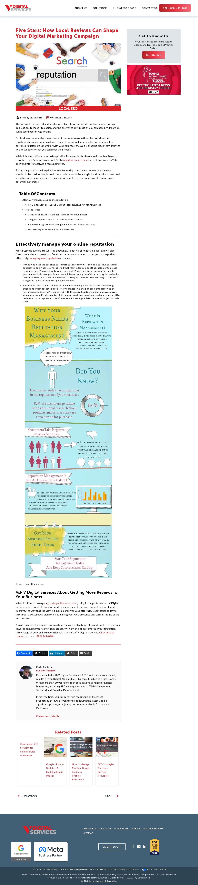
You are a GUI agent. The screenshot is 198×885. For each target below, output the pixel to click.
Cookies (119, 869)
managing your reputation (44, 258)
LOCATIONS (105, 828)
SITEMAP (88, 833)
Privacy (94, 869)
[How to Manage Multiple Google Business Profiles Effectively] (81, 747)
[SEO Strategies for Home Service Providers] (107, 747)
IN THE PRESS (121, 828)
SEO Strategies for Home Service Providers (51, 229)
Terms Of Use (107, 869)
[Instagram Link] (139, 847)
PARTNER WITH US (153, 828)
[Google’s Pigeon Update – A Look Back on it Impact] (55, 747)
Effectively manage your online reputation (45, 199)
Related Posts (32, 209)
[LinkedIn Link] (145, 847)
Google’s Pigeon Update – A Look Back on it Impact (56, 219)
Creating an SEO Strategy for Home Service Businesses (57, 214)
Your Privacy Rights (158, 869)
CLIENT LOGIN (111, 846)
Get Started (153, 55)
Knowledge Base (124, 8)
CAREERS (136, 828)
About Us (81, 8)
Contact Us (150, 8)
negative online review (76, 160)
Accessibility (133, 869)
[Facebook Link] (133, 847)
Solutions (100, 8)
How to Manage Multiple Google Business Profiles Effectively (61, 224)
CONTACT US (90, 828)
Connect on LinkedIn (47, 716)
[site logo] (18, 8)
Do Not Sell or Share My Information (99, 881)
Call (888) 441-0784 (175, 8)
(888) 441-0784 (45, 636)
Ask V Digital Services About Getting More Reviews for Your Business (63, 204)
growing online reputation (62, 603)
